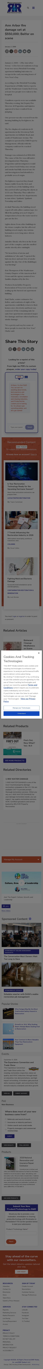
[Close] (38, 653)
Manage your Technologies (21, 708)
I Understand (21, 713)
